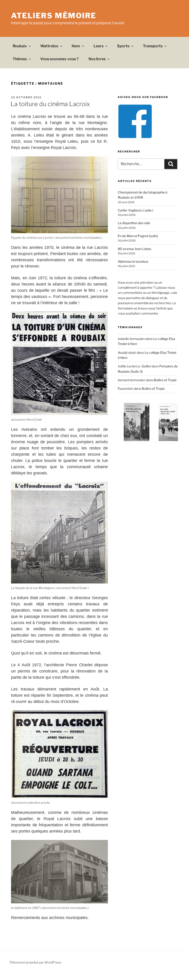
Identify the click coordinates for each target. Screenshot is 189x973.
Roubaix (20, 46)
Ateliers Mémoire (53, 15)
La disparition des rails (134, 223)
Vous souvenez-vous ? (59, 59)
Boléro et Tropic (165, 380)
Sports (123, 46)
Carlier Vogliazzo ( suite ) (135, 210)
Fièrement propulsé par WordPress (35, 962)
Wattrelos (49, 46)
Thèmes (20, 59)
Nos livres (97, 59)
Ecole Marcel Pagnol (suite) (138, 236)
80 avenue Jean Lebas (134, 249)
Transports (152, 46)
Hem (76, 46)
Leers (98, 46)
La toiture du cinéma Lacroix (50, 103)
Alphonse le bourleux (133, 261)
